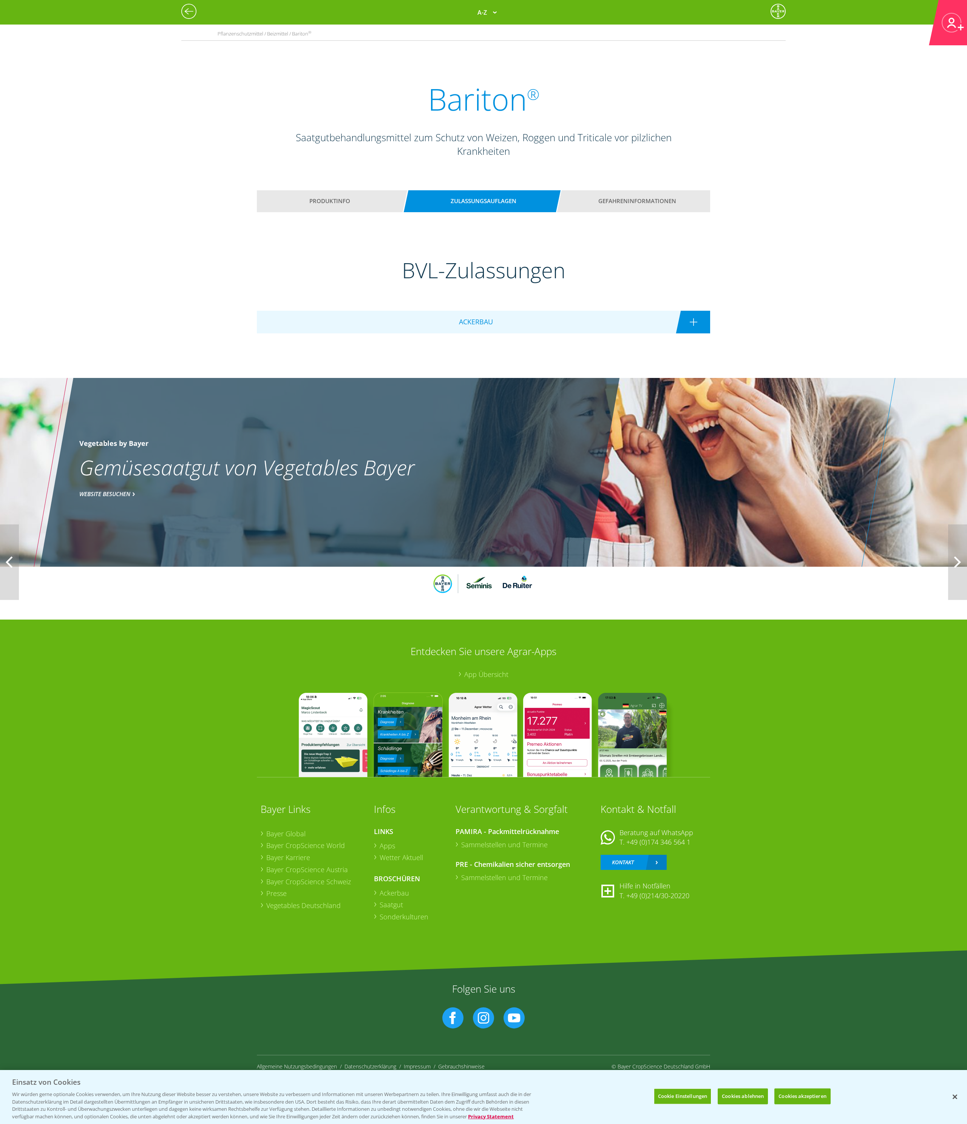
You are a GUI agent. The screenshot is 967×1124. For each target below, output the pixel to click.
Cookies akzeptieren (802, 1096)
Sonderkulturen (404, 916)
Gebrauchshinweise (461, 1066)
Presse (276, 893)
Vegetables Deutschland (303, 905)
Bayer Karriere (288, 857)
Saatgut (391, 904)
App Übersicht (486, 674)
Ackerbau (394, 892)
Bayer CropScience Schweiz (308, 881)
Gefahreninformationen (637, 201)
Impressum (417, 1066)
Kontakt (623, 862)
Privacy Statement (491, 1116)
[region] (483, 1097)
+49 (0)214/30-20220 (657, 895)
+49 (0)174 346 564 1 (658, 841)
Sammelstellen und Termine (504, 844)
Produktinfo (329, 201)
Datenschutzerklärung (370, 1066)
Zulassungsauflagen (483, 201)
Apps (387, 845)
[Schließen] (955, 1097)
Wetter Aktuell (401, 857)
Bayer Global (286, 833)
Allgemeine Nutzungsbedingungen (297, 1066)
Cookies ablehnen (743, 1096)
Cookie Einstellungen (682, 1096)
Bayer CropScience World (305, 845)
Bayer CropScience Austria (307, 869)
